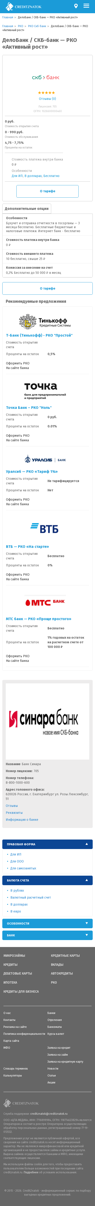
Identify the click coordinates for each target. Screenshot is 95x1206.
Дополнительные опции (27, 208)
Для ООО (17, 861)
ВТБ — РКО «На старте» (27, 546)
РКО (54, 983)
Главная (7, 17)
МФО (6, 1047)
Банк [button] (11, 935)
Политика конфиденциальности (24, 1034)
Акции (51, 1082)
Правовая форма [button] (21, 844)
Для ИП (17, 176)
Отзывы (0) (47, 99)
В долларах (33, 176)
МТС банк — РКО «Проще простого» (38, 619)
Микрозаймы (14, 956)
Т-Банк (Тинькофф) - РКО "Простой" (39, 335)
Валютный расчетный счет (30, 898)
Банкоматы (55, 1027)
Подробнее (31, 1172)
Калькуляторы (12, 1075)
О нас (7, 1013)
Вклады (57, 965)
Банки (51, 1013)
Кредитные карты (65, 956)
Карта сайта (11, 1040)
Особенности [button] (18, 923)
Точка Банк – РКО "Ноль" (29, 407)
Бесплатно (51, 176)
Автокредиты (62, 974)
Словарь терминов (15, 1068)
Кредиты (10, 965)
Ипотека (10, 983)
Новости (53, 1068)
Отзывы (12, 806)
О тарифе (47, 191)
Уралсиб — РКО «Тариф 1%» (32, 471)
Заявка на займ (58, 1054)
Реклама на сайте (15, 1027)
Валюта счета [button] (18, 880)
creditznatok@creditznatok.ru (49, 1113)
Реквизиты (14, 813)
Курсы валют (56, 1034)
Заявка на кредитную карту (65, 1061)
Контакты (9, 1020)
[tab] (47, 844)
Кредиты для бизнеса (21, 992)
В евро (15, 911)
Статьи (52, 1075)
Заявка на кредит (59, 1047)
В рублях (17, 891)
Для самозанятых (23, 868)
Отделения (55, 1020)
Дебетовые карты (17, 974)
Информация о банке (22, 820)
